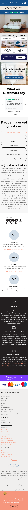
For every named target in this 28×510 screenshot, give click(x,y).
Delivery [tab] (13, 141)
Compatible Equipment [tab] (14, 159)
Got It (14, 506)
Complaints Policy (6, 456)
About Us (3, 450)
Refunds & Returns (6, 432)
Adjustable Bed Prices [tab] (13, 132)
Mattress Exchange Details (14, 77)
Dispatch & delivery (6, 429)
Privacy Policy (5, 452)
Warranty (3, 436)
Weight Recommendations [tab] (14, 154)
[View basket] (25, 3)
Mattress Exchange (6, 438)
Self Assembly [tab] (14, 145)
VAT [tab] (14, 137)
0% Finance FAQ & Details (14, 271)
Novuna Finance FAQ (7, 440)
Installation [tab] (13, 150)
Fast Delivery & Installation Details (14, 249)
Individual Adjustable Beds (8, 442)
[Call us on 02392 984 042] (22, 3)
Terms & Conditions (6, 454)
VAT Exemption (5, 434)
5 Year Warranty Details (14, 294)
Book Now (20, 57)
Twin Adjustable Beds (7, 445)
